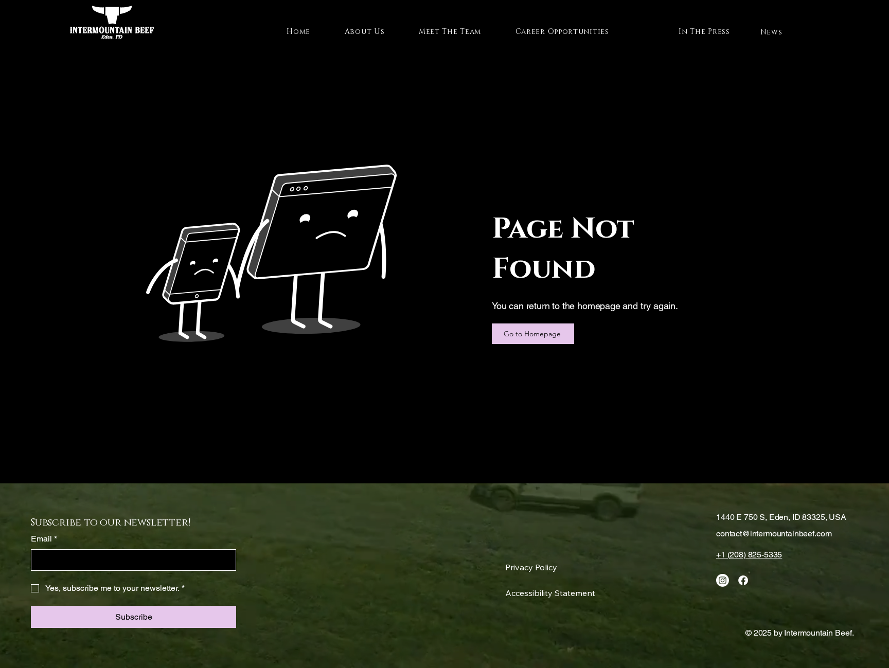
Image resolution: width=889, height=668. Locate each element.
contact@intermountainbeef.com (773, 533)
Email (44, 539)
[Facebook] (743, 580)
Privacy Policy (531, 567)
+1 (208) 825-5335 (749, 554)
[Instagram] (722, 580)
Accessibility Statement (550, 593)
